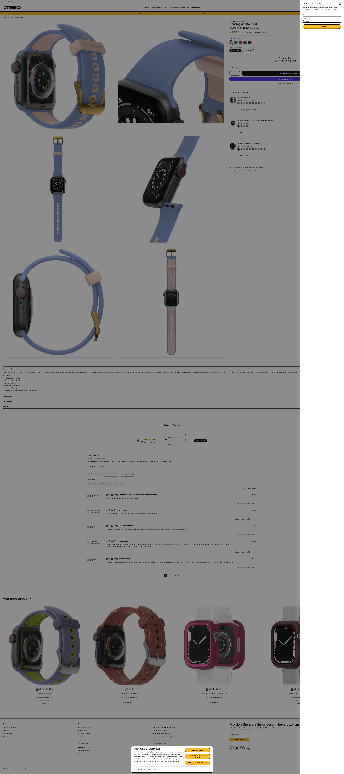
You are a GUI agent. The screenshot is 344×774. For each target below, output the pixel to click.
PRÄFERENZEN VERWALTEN (197, 763)
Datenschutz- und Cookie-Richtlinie (145, 769)
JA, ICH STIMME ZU (197, 750)
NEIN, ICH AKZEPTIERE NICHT (198, 756)
